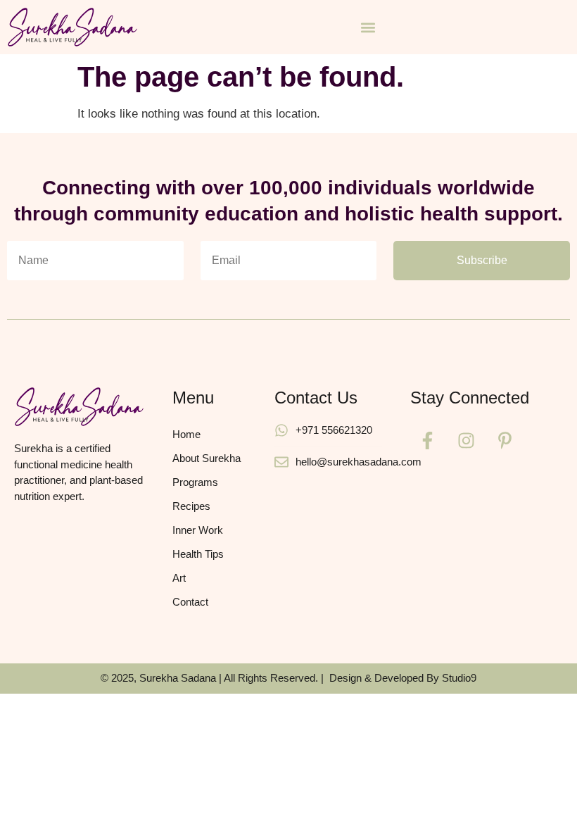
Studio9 (459, 678)
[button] (367, 27)
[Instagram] (466, 440)
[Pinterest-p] (505, 440)
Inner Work (197, 530)
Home (186, 434)
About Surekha (206, 458)
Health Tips (198, 554)
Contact (190, 602)
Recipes (191, 506)
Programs (195, 482)
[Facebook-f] (427, 440)
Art (179, 578)
